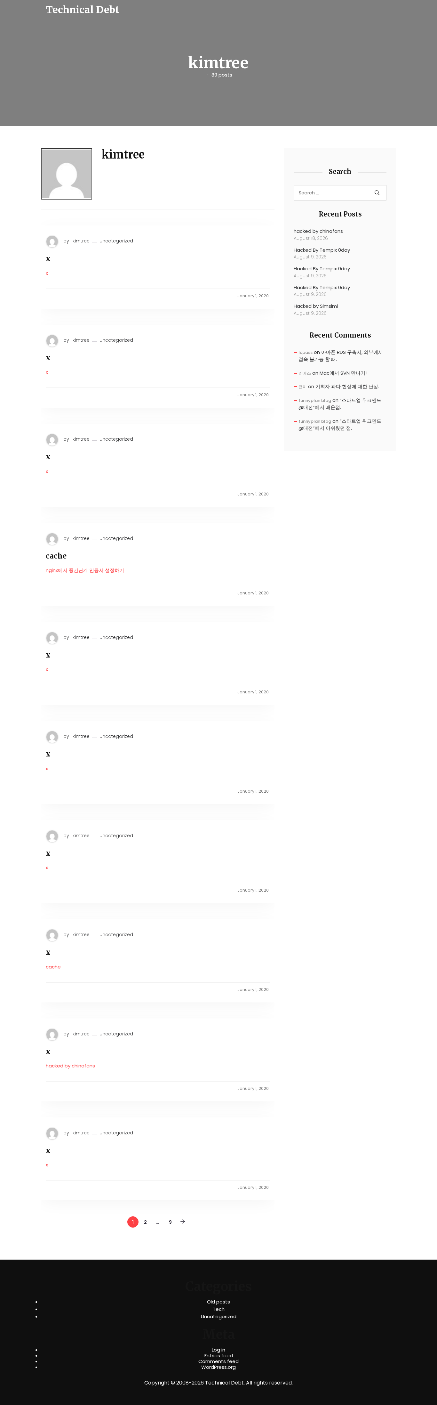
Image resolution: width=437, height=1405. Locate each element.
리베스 (304, 373)
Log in (218, 1350)
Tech (219, 1309)
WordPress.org (218, 1367)
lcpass (305, 352)
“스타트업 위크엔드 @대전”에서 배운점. (339, 404)
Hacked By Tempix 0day (322, 250)
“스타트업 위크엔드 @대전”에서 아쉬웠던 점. (339, 425)
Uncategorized (116, 241)
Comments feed (218, 1361)
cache (56, 556)
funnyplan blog (314, 400)
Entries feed (218, 1356)
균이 (302, 387)
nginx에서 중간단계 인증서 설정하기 (85, 570)
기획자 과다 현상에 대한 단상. (347, 386)
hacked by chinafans (70, 1065)
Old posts (218, 1302)
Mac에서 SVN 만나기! (343, 373)
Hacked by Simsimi (316, 306)
